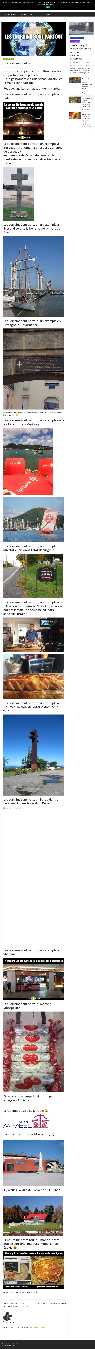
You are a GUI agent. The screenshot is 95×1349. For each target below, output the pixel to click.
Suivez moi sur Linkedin (36, 1327)
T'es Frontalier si (75, 41)
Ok (48, 7)
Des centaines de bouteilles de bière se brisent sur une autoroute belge (87, 83)
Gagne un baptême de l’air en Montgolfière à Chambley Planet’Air (16, 1304)
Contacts (48, 14)
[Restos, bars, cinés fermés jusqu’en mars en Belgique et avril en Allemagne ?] (75, 120)
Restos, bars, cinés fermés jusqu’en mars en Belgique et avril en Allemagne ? (86, 119)
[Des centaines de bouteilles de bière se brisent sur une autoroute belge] (75, 86)
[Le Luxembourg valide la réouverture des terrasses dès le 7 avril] (75, 104)
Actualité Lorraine (9, 58)
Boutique (38, 14)
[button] (17, 14)
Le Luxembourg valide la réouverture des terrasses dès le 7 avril (87, 102)
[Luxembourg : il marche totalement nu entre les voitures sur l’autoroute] (81, 28)
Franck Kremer (17, 67)
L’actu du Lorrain (9, 14)
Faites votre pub (26, 14)
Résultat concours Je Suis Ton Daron (51, 1303)
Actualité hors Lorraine (77, 38)
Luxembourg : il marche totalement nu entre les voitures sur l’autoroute (80, 52)
